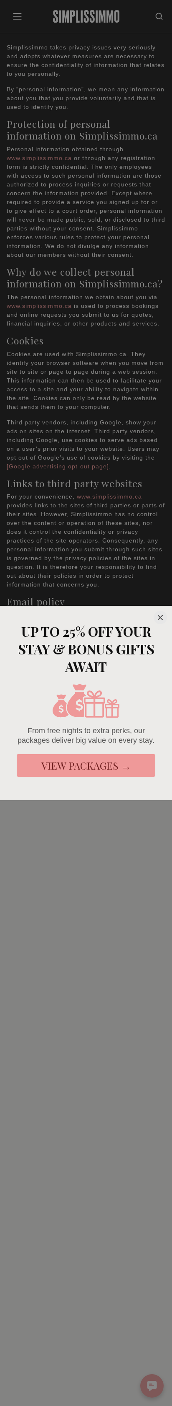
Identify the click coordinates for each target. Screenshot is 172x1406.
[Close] (160, 617)
